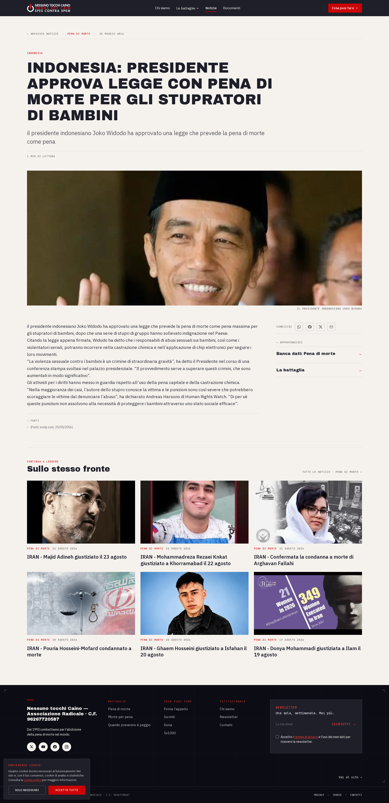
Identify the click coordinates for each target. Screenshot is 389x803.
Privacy (319, 795)
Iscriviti (169, 717)
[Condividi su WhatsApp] (299, 327)
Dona (168, 725)
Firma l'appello (176, 709)
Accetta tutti (66, 790)
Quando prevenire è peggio (129, 725)
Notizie (211, 8)
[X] (31, 746)
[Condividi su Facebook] (310, 327)
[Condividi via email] (331, 327)
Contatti (226, 725)
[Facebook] (54, 746)
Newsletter (229, 717)
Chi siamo (162, 8)
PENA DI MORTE (79, 33)
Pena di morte (119, 709)
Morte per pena (120, 717)
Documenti (231, 8)
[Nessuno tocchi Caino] (49, 8)
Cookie (337, 795)
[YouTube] (43, 746)
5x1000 (170, 733)
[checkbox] (277, 736)
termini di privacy (306, 737)
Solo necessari (27, 790)
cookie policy (32, 780)
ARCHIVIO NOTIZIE (43, 33)
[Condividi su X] (321, 327)
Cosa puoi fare (343, 8)
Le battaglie (185, 8)
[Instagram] (66, 746)
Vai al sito (350, 777)
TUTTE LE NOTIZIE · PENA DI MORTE (332, 472)
